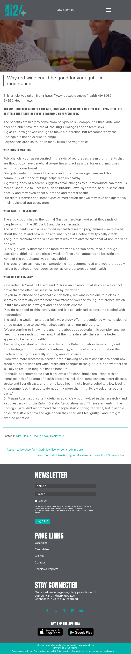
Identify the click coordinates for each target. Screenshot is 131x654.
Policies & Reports (46, 569)
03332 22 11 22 (65, 10)
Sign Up (42, 521)
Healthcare (57, 436)
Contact (40, 562)
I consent (43, 501)
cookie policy (109, 651)
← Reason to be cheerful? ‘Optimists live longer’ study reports (43, 449)
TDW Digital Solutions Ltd (65, 648)
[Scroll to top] (121, 642)
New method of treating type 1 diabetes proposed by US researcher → (82, 455)
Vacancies (41, 543)
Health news (41, 436)
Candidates (42, 549)
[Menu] (109, 10)
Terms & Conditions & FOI (45, 651)
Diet (18, 436)
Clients (39, 556)
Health (27, 436)
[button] (47, 611)
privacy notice (95, 651)
